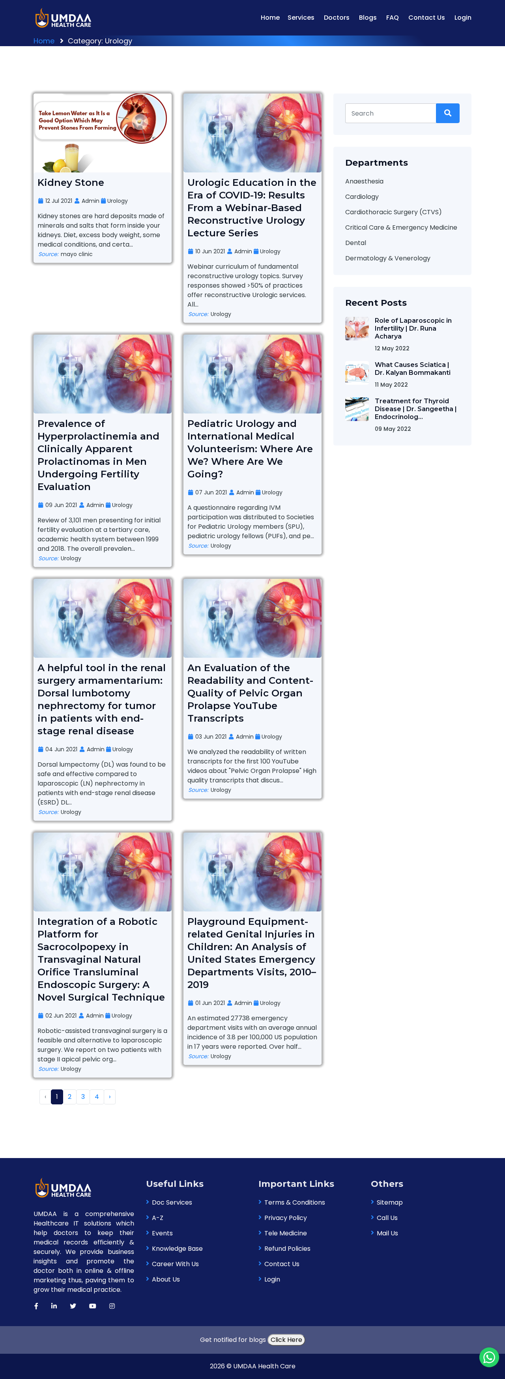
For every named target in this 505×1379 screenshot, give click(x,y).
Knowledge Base (177, 1248)
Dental (355, 242)
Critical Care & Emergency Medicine (401, 227)
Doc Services (172, 1202)
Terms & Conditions (294, 1202)
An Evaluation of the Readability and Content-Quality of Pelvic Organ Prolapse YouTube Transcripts (250, 693)
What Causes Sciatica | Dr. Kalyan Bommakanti (413, 368)
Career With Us (175, 1264)
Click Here (286, 1339)
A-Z (157, 1217)
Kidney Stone (70, 182)
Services (301, 17)
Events (162, 1233)
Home (270, 17)
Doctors (337, 17)
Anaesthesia (364, 181)
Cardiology (362, 196)
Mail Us (387, 1233)
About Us (166, 1279)
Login (462, 17)
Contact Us (426, 17)
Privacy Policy (285, 1217)
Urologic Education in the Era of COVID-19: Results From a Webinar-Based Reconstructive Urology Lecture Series (251, 208)
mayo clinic (65, 254)
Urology (117, 201)
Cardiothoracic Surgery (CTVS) (393, 212)
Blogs (368, 17)
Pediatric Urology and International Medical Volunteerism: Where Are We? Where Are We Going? (250, 449)
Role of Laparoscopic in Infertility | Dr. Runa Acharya (413, 328)
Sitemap (390, 1202)
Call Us (387, 1217)
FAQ (392, 17)
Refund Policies (287, 1248)
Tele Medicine (285, 1233)
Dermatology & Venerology (387, 258)
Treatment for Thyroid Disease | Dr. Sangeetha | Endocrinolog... (416, 409)
